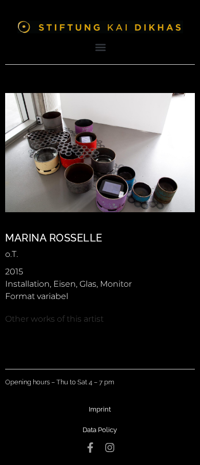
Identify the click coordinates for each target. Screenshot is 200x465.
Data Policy (100, 430)
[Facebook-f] (90, 447)
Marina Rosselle (54, 238)
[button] (100, 47)
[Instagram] (110, 447)
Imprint (100, 409)
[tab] (54, 319)
